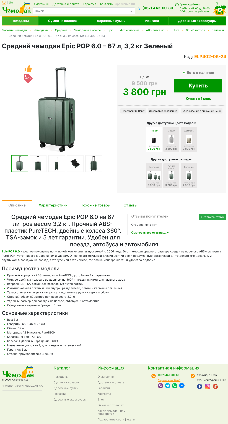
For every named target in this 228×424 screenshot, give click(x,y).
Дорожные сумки (111, 21)
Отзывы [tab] (130, 205)
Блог (101, 399)
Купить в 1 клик (198, 98)
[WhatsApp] (174, 386)
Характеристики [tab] (53, 205)
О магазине (41, 4)
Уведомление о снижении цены (202, 110)
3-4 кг (175, 30)
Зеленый (218, 30)
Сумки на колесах (62, 21)
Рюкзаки (152, 21)
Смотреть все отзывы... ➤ (150, 232)
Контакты (106, 4)
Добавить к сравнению (163, 110)
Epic (110, 30)
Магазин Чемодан (14, 30)
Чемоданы (20, 21)
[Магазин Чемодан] (16, 7)
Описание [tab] (17, 205)
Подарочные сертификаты (116, 419)
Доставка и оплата (66, 4)
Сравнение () (125, 4)
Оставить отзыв (212, 217)
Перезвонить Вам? (133, 110)
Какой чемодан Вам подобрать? (112, 412)
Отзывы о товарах (111, 405)
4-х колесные (129, 30)
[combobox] (84, 10)
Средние (61, 30)
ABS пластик (155, 30)
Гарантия (89, 4)
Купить (198, 85)
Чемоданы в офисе (87, 30)
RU (4, 2)
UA (11, 2)
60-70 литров (195, 30)
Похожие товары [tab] (95, 205)
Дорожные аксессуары (197, 21)
